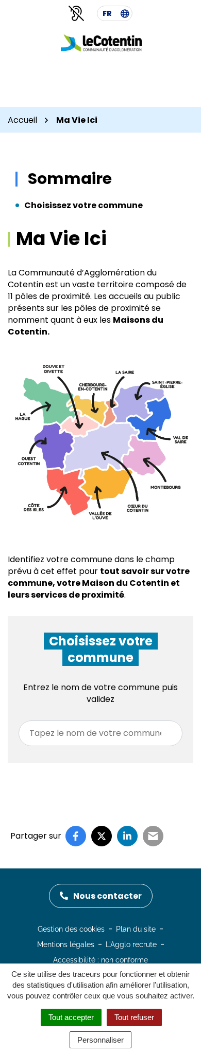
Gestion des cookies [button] (71, 929)
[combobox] (100, 733)
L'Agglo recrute (131, 944)
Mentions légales (65, 944)
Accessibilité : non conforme (100, 960)
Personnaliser (100, 1039)
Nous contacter (107, 896)
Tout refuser (134, 1017)
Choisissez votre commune (83, 205)
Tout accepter (71, 1017)
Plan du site (136, 929)
